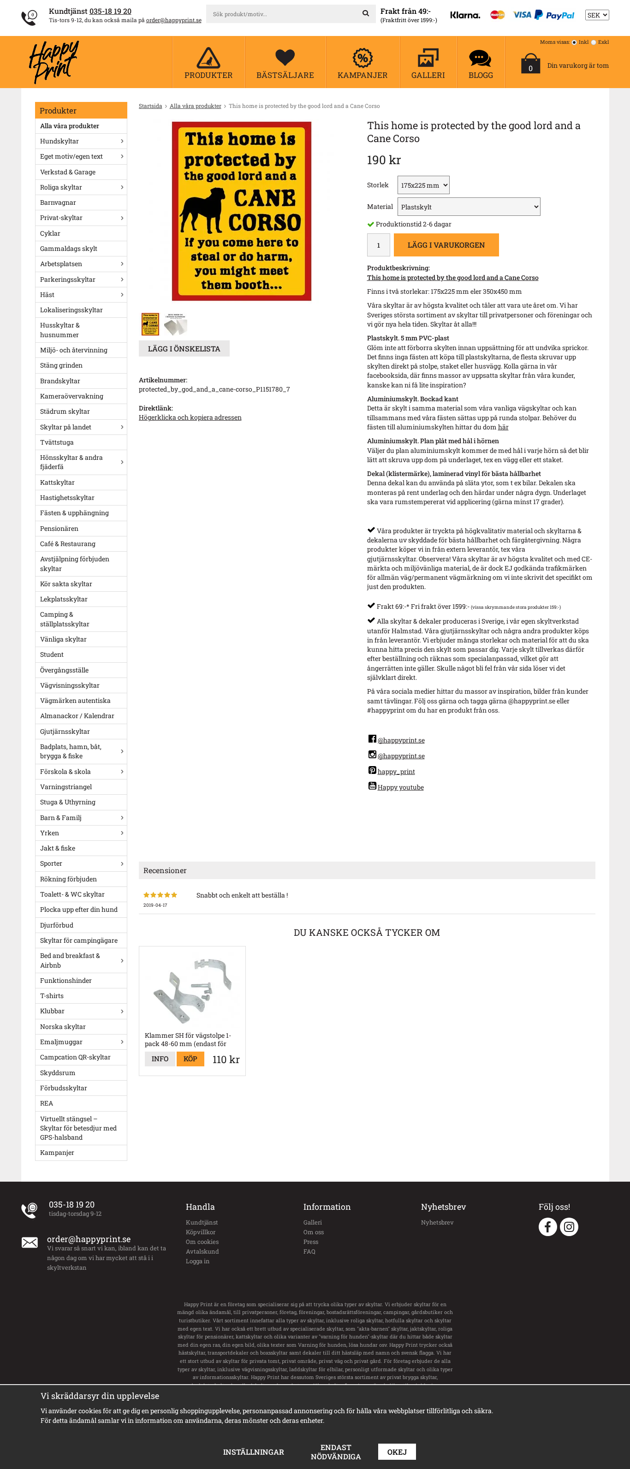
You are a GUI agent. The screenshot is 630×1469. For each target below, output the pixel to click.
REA (46, 1103)
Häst (47, 294)
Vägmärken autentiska (75, 700)
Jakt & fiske (57, 848)
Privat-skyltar (61, 217)
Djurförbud (56, 925)
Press (310, 1241)
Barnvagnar (58, 202)
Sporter (51, 863)
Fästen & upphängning (74, 512)
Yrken (49, 832)
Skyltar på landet (65, 426)
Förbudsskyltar (63, 1087)
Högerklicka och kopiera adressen (190, 417)
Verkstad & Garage (67, 171)
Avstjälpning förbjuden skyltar (74, 563)
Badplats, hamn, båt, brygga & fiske (70, 751)
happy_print (396, 771)
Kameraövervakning (71, 396)
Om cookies (202, 1241)
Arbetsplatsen (61, 263)
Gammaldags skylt (68, 248)
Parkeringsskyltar (67, 279)
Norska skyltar (63, 1026)
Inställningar (253, 1452)
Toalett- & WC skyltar (72, 894)
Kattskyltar (57, 482)
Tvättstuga (57, 442)
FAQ (309, 1251)
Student (52, 654)
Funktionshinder (66, 980)
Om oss (313, 1232)
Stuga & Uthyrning (67, 801)
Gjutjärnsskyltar (65, 731)
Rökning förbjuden (68, 878)
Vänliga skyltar (63, 639)
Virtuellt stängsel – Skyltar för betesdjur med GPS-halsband (78, 1128)
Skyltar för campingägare (79, 940)
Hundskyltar (59, 141)
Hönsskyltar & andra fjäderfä (71, 462)
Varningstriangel (66, 786)
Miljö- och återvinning (73, 349)
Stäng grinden (61, 365)
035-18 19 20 (110, 11)
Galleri (312, 1222)
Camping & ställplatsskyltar (64, 619)
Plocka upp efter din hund (79, 909)
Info (160, 1058)
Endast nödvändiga (336, 1451)
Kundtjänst (202, 1222)
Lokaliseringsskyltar (71, 309)
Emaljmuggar (61, 1041)
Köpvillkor (200, 1232)
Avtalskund (202, 1251)
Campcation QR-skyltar (75, 1057)
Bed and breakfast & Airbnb (70, 960)
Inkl (584, 41)
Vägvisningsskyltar (70, 685)
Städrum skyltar (65, 411)
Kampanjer (57, 1152)
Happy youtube (401, 787)
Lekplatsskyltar (64, 599)
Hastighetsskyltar (67, 497)
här (503, 426)
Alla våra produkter (69, 125)
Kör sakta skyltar (66, 583)
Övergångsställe (64, 670)
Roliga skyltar (61, 187)
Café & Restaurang (67, 543)
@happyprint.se (401, 740)
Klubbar (52, 1010)
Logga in (198, 1261)
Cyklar (50, 233)
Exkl (603, 41)
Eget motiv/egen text (71, 156)
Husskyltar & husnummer (60, 330)
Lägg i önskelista (184, 348)
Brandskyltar (60, 380)
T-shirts (52, 995)
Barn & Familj (61, 817)
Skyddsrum (58, 1072)
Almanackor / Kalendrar (77, 715)
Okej (397, 1452)
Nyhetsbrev (437, 1222)
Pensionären (59, 528)
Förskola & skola (65, 771)
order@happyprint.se (174, 20)
